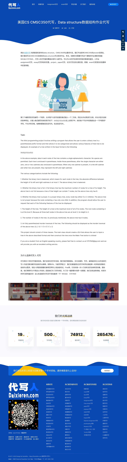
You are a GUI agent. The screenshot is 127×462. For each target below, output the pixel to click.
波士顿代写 (49, 438)
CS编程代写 (106, 435)
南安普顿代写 (68, 406)
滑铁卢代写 (68, 426)
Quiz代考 (86, 394)
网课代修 (41, 4)
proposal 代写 (87, 409)
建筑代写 (105, 423)
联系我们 (114, 4)
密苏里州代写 (49, 423)
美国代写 (27, 53)
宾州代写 (48, 418)
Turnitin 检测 (87, 432)
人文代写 (105, 415)
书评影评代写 (87, 435)
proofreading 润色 (89, 423)
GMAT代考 (87, 412)
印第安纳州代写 (50, 406)
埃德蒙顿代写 (68, 412)
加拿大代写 (18, 437)
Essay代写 (86, 397)
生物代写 (105, 409)
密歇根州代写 (49, 420)
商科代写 (105, 389)
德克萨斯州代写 (50, 429)
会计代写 (105, 397)
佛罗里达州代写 (50, 397)
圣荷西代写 (49, 412)
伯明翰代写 (68, 403)
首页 (33, 4)
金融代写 (105, 394)
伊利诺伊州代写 (50, 392)
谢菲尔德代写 (68, 438)
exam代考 (64, 4)
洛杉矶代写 (49, 441)
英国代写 (11, 439)
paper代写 (86, 406)
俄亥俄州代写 (49, 400)
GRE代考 (86, 415)
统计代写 (105, 400)
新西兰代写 (34, 437)
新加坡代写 (18, 439)
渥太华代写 (68, 423)
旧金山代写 (49, 435)
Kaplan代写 (87, 418)
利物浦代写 (68, 409)
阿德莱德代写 (68, 441)
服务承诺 (92, 4)
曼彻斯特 (67, 420)
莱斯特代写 (68, 432)
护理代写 (105, 420)
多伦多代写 (68, 389)
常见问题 (74, 4)
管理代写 (105, 429)
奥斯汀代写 (49, 415)
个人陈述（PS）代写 (89, 429)
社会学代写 (106, 426)
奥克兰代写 (68, 449)
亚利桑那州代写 (50, 389)
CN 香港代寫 (28, 439)
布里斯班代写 (68, 415)
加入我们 (36, 439)
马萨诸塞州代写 (50, 446)
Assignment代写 (52, 4)
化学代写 (105, 412)
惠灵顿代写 (68, 446)
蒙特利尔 (67, 435)
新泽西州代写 (49, 432)
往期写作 (57, 28)
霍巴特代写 (68, 443)
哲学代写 (105, 438)
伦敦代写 (67, 400)
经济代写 (105, 392)
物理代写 (105, 406)
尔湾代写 (48, 426)
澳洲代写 (26, 437)
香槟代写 (48, 443)
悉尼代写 (67, 392)
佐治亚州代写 (49, 394)
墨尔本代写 (68, 397)
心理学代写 (106, 418)
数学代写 (105, 403)
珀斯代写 (67, 429)
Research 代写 (88, 426)
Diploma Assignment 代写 (91, 420)
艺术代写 (105, 432)
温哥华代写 (68, 394)
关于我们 (83, 4)
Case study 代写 (88, 403)
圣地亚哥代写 (49, 409)
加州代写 (48, 403)
